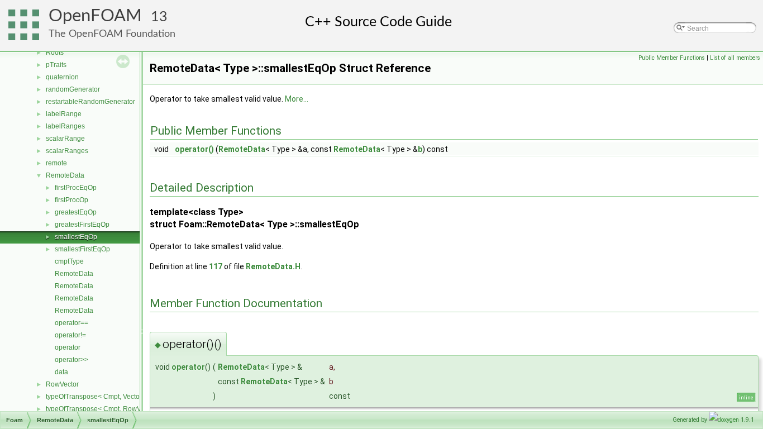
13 (159, 17)
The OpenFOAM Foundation (112, 33)
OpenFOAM (95, 16)
